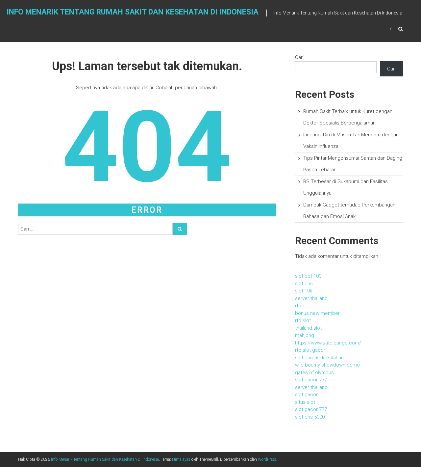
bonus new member (317, 313)
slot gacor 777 (311, 380)
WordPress (267, 459)
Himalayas (181, 459)
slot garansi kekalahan (319, 358)
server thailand (311, 298)
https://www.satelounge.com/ (328, 343)
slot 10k (303, 291)
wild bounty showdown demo (327, 365)
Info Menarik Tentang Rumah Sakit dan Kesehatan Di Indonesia (133, 12)
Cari (299, 57)
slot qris (304, 284)
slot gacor (306, 395)
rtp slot (303, 320)
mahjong (304, 335)
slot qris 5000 (310, 417)
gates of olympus (314, 372)
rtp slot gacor (310, 350)
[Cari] (180, 229)
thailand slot (308, 328)
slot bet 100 (308, 276)
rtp (298, 306)
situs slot (305, 402)
